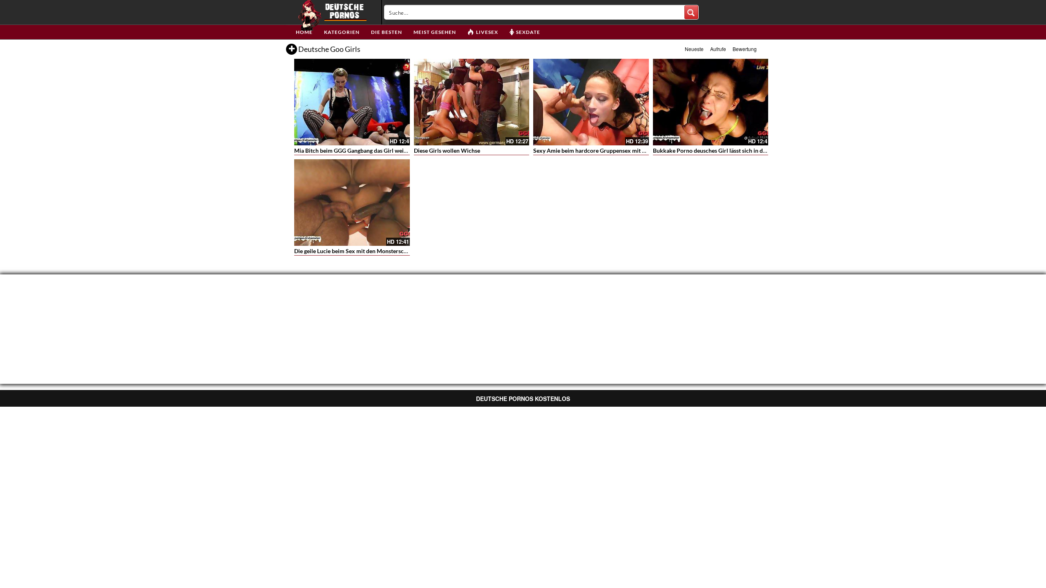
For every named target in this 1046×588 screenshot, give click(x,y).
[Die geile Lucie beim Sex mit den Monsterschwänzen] (352, 202)
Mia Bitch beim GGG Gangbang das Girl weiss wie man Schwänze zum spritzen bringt (401, 150)
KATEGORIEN (342, 32)
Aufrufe (718, 48)
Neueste (694, 48)
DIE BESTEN (386, 32)
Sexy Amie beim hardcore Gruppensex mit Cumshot (599, 150)
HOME (304, 32)
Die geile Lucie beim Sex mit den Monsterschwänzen (360, 250)
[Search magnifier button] (691, 12)
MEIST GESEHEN (434, 32)
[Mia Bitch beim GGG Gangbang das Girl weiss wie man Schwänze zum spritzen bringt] (352, 102)
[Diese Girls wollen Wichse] (472, 102)
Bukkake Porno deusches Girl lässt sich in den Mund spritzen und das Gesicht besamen (762, 150)
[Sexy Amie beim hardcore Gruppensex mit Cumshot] (591, 102)
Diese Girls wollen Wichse (447, 150)
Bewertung (745, 48)
